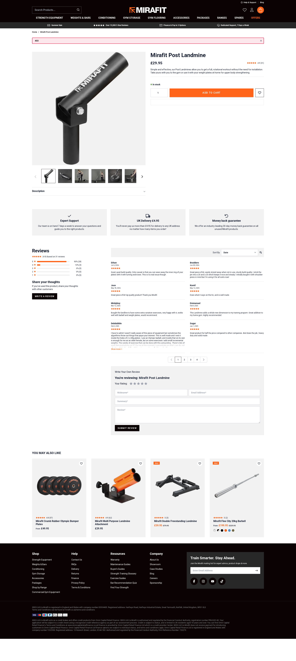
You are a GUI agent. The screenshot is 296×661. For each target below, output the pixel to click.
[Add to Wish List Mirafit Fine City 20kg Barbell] (259, 463)
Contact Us (76, 559)
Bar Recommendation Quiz (124, 583)
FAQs (73, 564)
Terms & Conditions (80, 587)
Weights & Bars (39, 564)
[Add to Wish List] (259, 92)
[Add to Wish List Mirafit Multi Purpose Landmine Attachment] (140, 463)
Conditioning (38, 569)
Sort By (216, 252)
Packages (37, 583)
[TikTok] (222, 581)
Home (34, 32)
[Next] (142, 176)
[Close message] (261, 40)
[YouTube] (212, 581)
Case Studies (156, 569)
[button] (56, 261)
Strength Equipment (42, 559)
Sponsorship (156, 583)
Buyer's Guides (118, 569)
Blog (262, 2)
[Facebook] (194, 581)
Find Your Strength (120, 587)
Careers (154, 578)
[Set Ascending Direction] (260, 252)
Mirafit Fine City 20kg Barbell (229, 521)
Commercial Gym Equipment (46, 592)
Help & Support (250, 2)
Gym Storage (38, 573)
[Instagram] (203, 581)
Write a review (44, 296)
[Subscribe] (256, 570)
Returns (75, 573)
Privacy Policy (78, 583)
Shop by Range (39, 587)
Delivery (75, 569)
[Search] (78, 9)
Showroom (155, 564)
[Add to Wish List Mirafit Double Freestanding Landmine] (199, 463)
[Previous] (171, 360)
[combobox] (56, 10)
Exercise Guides (118, 578)
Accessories (38, 578)
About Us (154, 559)
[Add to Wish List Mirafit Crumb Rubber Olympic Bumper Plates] (81, 463)
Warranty (115, 559)
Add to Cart (211, 92)
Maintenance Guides (120, 564)
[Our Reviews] (110, 25)
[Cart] (260, 10)
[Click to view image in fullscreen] (89, 108)
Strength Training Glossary (123, 573)
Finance (75, 578)
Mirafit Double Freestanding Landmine (175, 521)
